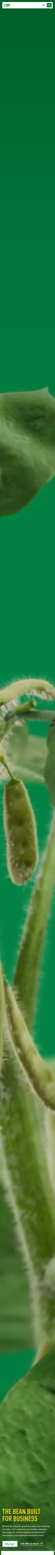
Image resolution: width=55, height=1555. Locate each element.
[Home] (6, 5)
